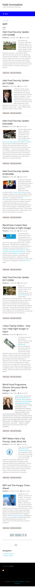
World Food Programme (18, 250)
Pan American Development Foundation (14, 251)
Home (4, 20)
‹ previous (18, 535)
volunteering (21, 344)
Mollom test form (9, 554)
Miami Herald (26, 260)
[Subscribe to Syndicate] (3, 570)
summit (27, 142)
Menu (6, 14)
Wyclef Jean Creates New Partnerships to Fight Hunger (17, 226)
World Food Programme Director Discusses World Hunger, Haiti (15, 387)
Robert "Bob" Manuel (20, 192)
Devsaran (17, 583)
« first (12, 535)
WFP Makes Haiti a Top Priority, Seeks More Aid (14, 440)
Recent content (8, 555)
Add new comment (15, 73)
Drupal (11, 566)
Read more (6, 73)
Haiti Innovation (13, 4)
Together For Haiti (17, 253)
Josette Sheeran (19, 396)
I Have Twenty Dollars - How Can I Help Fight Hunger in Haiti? (16, 328)
